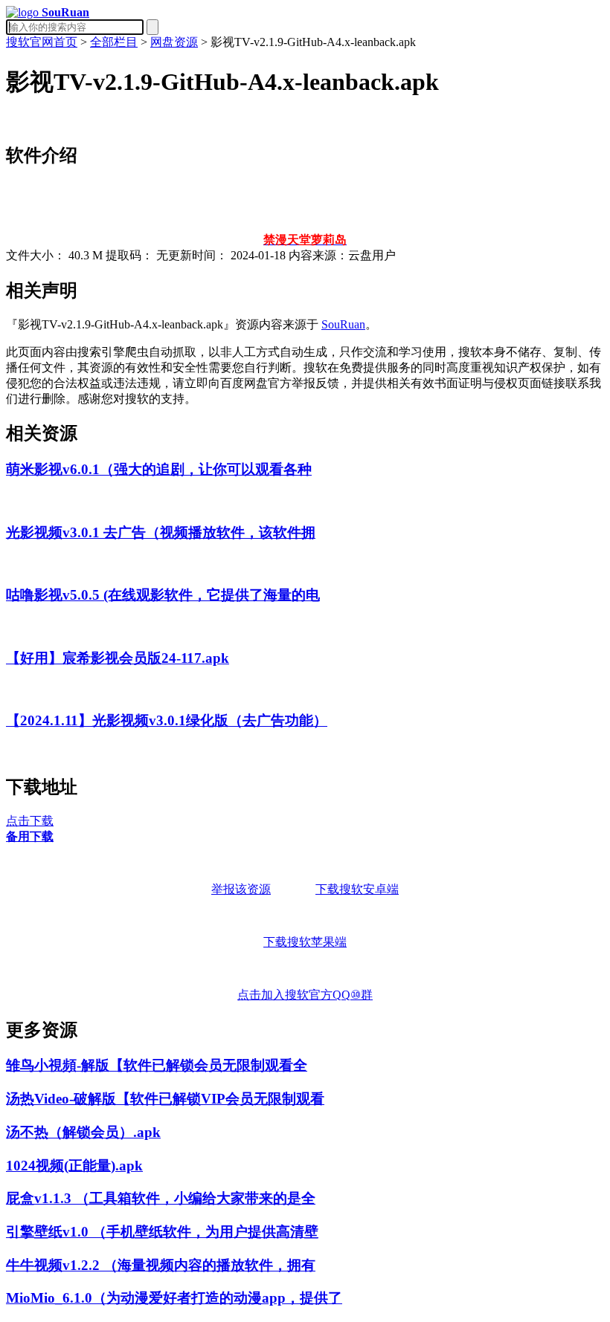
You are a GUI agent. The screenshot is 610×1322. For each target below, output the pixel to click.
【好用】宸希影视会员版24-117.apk (117, 658)
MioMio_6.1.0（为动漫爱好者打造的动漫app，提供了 (174, 1298)
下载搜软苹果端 (305, 942)
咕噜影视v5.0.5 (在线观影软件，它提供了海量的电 (163, 595)
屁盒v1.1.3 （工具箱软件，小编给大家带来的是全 (160, 1198)
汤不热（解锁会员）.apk (83, 1132)
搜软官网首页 (41, 42)
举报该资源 (241, 889)
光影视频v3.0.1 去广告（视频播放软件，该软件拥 (160, 532)
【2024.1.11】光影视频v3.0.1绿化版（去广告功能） (166, 720)
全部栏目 (114, 42)
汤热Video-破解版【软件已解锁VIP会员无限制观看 (165, 1098)
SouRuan (343, 324)
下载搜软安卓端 (357, 889)
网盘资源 (174, 42)
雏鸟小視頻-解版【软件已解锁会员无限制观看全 (156, 1065)
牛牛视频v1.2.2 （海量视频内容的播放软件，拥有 (160, 1265)
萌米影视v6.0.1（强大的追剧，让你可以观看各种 (159, 469)
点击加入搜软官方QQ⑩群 (305, 994)
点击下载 (30, 820)
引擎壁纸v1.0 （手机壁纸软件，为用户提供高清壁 (162, 1232)
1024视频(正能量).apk (74, 1165)
